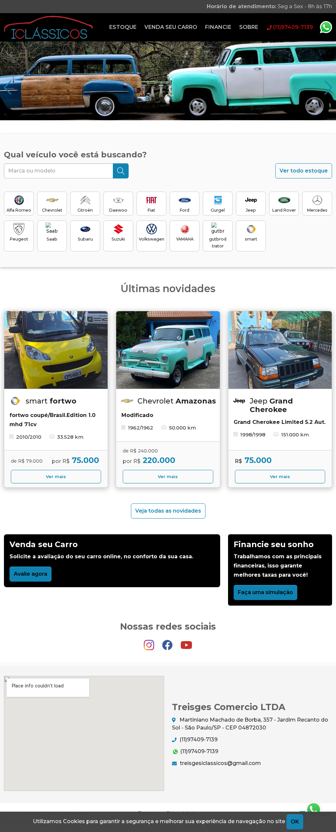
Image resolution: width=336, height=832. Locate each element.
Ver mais (56, 476)
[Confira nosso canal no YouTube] (186, 642)
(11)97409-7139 (198, 739)
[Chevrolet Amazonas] (168, 350)
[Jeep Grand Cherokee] (280, 350)
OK (295, 822)
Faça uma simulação (265, 592)
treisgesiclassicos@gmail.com (219, 763)
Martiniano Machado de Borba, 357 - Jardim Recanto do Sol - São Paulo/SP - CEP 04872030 (250, 724)
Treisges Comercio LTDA (48, 27)
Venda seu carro (170, 27)
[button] (328, 88)
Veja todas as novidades (168, 511)
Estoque (122, 27)
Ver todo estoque (304, 171)
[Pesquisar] (121, 170)
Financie (218, 27)
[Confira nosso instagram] (149, 642)
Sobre (248, 27)
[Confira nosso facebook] (168, 642)
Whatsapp (326, 27)
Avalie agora (30, 574)
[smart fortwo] (56, 350)
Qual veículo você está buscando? (75, 154)
